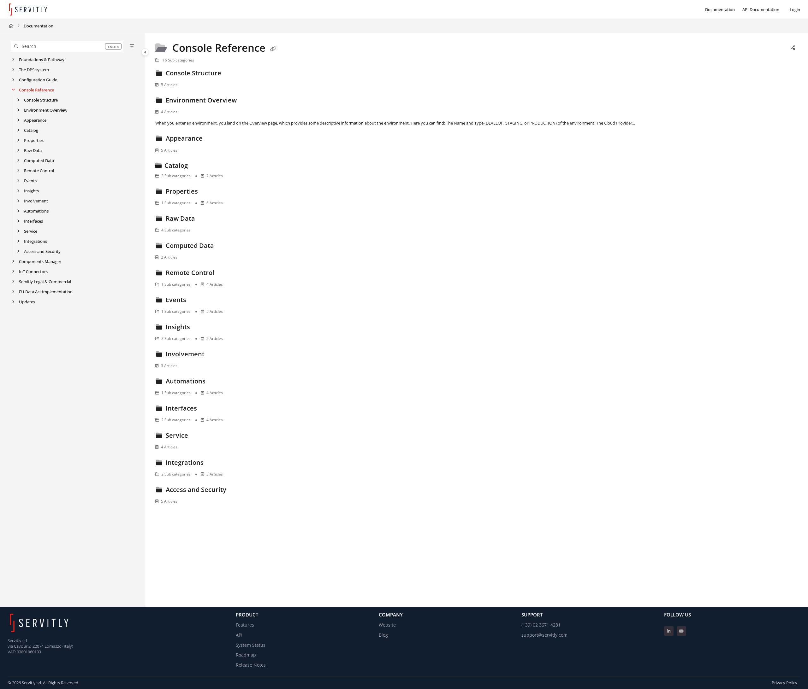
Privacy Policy (784, 683)
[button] (66, 46)
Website (387, 625)
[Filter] (132, 46)
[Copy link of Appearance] (214, 140)
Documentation (38, 26)
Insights (31, 191)
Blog (383, 635)
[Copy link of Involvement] (216, 355)
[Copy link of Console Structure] (233, 74)
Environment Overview (45, 110)
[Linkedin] (669, 631)
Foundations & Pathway (41, 59)
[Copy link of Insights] (202, 328)
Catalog (31, 130)
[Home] (28, 9)
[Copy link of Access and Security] (238, 491)
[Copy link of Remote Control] (226, 274)
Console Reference (36, 90)
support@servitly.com (544, 635)
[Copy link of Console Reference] (273, 49)
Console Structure (41, 100)
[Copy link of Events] (198, 301)
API (239, 635)
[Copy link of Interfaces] (209, 409)
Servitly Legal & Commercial (45, 281)
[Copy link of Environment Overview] (248, 101)
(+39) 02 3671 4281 (541, 625)
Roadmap (246, 655)
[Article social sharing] (793, 48)
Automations (36, 211)
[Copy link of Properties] (210, 192)
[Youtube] (681, 631)
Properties (34, 140)
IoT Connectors (33, 271)
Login (795, 9)
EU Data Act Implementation (46, 292)
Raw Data (33, 150)
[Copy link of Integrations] (215, 463)
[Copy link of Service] (200, 436)
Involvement (36, 201)
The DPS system (34, 70)
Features (245, 625)
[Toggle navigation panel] (145, 52)
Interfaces (33, 221)
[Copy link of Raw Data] (207, 219)
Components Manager (40, 261)
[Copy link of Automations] (217, 382)
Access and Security (42, 251)
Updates (27, 302)
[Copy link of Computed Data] (226, 247)
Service (30, 231)
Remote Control (39, 170)
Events (30, 181)
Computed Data (39, 160)
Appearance (35, 120)
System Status (250, 645)
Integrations (35, 241)
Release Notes (251, 665)
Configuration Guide (38, 80)
